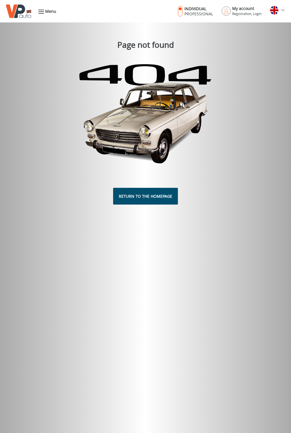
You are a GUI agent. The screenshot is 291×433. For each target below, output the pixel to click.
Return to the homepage (145, 196)
